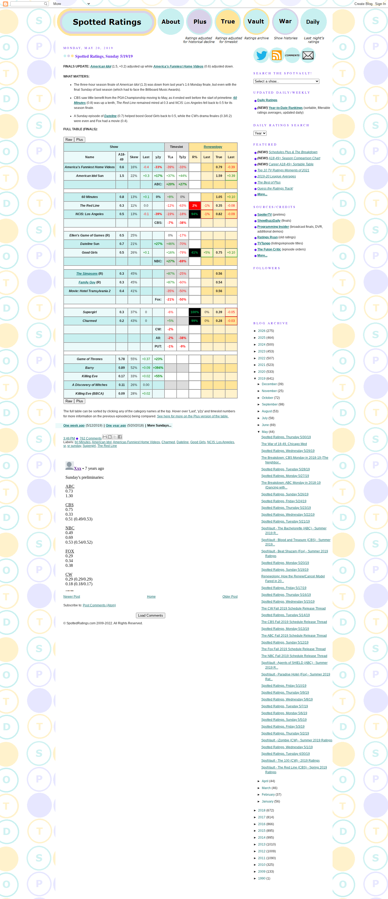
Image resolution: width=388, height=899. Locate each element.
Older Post (230, 596)
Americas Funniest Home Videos (136, 442)
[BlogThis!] (109, 436)
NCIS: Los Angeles (220, 442)
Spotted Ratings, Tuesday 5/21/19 (285, 521)
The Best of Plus (269, 182)
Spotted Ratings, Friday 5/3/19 (283, 726)
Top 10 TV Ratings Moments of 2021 (283, 170)
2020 (262, 372)
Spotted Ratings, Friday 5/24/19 (283, 501)
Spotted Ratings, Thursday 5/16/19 (286, 595)
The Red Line (107, 446)
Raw (68, 140)
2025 (262, 338)
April (265, 781)
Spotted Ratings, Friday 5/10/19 (283, 686)
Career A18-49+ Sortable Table (291, 164)
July (265, 418)
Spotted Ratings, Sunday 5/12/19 (285, 642)
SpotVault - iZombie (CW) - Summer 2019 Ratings (296, 740)
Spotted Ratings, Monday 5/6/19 (284, 713)
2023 (262, 351)
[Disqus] (150, 525)
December (270, 384)
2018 (262, 810)
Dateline (183, 442)
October (268, 398)
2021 (262, 365)
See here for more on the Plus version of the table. (193, 416)
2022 (262, 358)
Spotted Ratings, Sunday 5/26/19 (285, 494)
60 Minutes (83, 442)
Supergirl (89, 446)
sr (64, 446)
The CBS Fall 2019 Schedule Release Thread (294, 622)
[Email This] (104, 436)
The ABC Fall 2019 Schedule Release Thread (294, 635)
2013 (262, 844)
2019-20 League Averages (276, 176)
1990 (262, 878)
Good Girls (198, 442)
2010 (262, 865)
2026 (262, 331)
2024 (262, 344)
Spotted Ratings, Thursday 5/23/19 (286, 508)
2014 (262, 837)
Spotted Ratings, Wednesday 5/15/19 (288, 601)
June (266, 425)
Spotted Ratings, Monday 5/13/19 (285, 629)
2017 (262, 817)
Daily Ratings (267, 100)
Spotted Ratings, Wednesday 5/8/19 (287, 699)
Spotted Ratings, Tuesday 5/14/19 (285, 615)
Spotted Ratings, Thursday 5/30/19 (286, 437)
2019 (262, 378)
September (270, 404)
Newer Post (71, 596)
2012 (262, 851)
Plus (79, 140)
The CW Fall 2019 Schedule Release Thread (293, 608)
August (267, 411)
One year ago (116, 425)
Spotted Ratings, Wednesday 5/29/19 (288, 451)
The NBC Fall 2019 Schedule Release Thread (294, 656)
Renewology (213, 147)
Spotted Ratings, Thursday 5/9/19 (285, 692)
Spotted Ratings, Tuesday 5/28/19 (285, 469)
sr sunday (74, 446)
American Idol (102, 442)
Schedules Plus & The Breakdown (293, 152)
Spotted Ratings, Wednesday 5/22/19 (288, 514)
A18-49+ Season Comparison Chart (294, 158)
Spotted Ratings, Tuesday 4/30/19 (285, 754)
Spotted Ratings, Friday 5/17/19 (283, 588)
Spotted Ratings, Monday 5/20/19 (285, 563)
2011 (262, 858)
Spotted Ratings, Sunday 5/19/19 (104, 56)
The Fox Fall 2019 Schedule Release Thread (293, 649)
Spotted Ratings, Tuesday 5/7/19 (284, 706)
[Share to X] (114, 436)
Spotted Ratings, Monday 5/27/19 (285, 476)
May (265, 432)
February (269, 794)
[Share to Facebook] (119, 436)
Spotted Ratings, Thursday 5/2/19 (285, 733)
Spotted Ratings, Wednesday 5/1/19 (287, 747)
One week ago (73, 425)
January (268, 801)
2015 (262, 831)
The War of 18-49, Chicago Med (284, 444)
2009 (262, 871)
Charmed (168, 442)
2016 (262, 824)
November (270, 391)
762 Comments (91, 438)
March (267, 788)
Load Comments (150, 615)
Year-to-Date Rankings (286, 108)
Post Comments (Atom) (99, 605)
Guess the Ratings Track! (275, 188)
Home (151, 596)
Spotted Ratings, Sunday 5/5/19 (284, 720)
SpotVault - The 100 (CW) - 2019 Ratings (290, 760)
